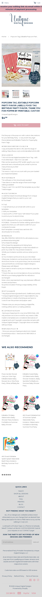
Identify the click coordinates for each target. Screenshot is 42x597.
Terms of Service (32, 576)
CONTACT (21, 507)
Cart (38, 3)
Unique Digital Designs (23, 586)
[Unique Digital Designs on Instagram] (38, 580)
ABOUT (21, 496)
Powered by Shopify (20, 588)
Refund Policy (19, 576)
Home (4, 36)
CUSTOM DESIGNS (27, 528)
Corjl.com (24, 522)
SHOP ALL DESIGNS (21, 494)
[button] (6, 475)
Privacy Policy (7, 576)
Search (21, 491)
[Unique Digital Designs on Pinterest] (34, 580)
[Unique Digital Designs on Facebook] (30, 580)
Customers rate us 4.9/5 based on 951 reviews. (21, 570)
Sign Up (36, 542)
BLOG (21, 504)
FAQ (21, 499)
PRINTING (21, 502)
